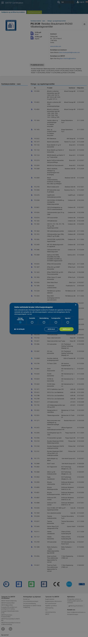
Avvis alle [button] (51, 329)
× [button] (75, 305)
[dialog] (44, 318)
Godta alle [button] (66, 329)
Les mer (29, 314)
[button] (19, 329)
